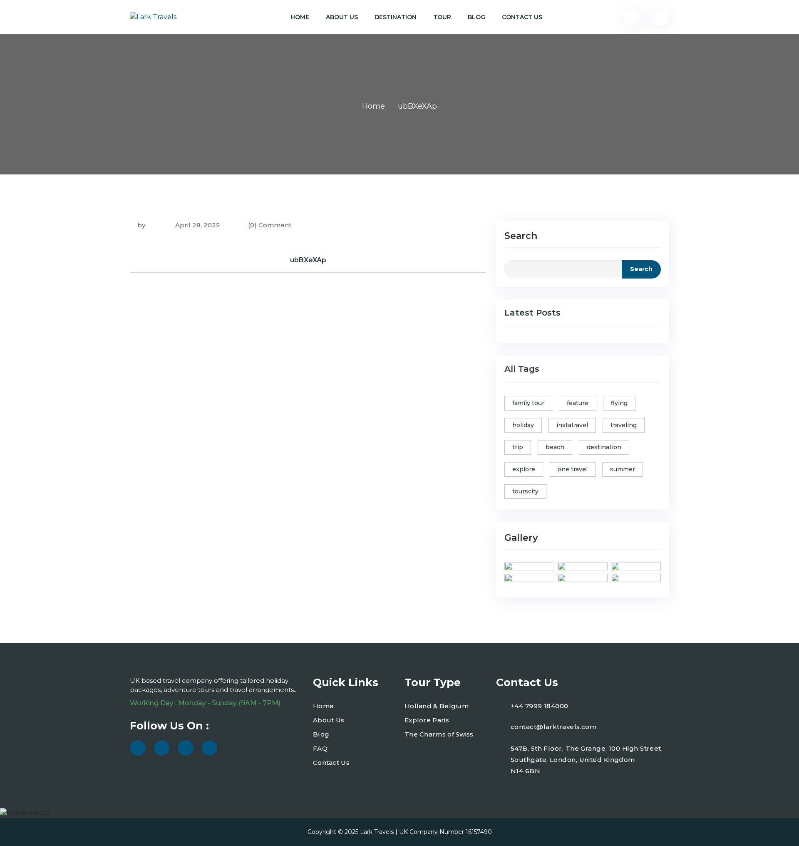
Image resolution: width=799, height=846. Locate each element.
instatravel (572, 425)
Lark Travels (377, 832)
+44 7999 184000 (539, 706)
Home (299, 17)
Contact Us (522, 17)
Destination (396, 17)
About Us (342, 17)
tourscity (525, 491)
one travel (573, 469)
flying (619, 403)
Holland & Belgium (436, 706)
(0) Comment (269, 225)
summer (622, 469)
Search (520, 235)
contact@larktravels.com (553, 727)
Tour (442, 17)
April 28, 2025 (197, 225)
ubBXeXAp (308, 260)
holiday (523, 425)
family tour (528, 403)
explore (523, 469)
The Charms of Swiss (439, 734)
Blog (476, 17)
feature (577, 403)
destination (604, 447)
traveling (623, 425)
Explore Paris (426, 720)
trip (517, 447)
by (141, 225)
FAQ (320, 748)
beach (555, 447)
